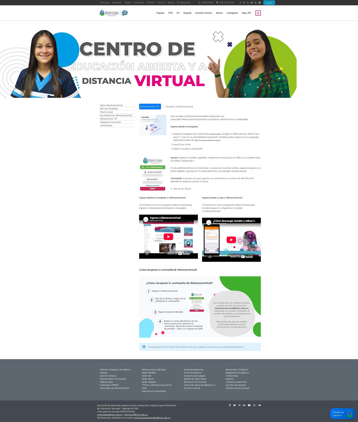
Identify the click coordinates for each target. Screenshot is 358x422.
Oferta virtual (106, 111)
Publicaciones (106, 381)
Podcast (230, 378)
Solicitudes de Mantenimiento (114, 387)
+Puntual (161, 2)
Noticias (171, 2)
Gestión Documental (236, 384)
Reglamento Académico (237, 372)
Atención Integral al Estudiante (115, 369)
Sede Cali (146, 375)
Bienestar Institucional (195, 381)
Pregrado (160, 12)
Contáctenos (106, 125)
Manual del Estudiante (237, 369)
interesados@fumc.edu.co (109, 414)
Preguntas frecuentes (110, 121)
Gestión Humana (108, 375)
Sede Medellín (149, 372)
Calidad (127, 2)
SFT (178, 12)
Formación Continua (203, 12)
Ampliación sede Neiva (195, 378)
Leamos (104, 372)
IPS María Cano (183, 2)
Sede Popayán (149, 381)
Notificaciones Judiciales (154, 369)
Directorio (151, 2)
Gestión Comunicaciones (238, 387)
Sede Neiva (147, 378)
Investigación (232, 12)
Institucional (139, 2)
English (269, 2)
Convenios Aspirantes (236, 381)
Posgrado (187, 12)
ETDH (170, 12)
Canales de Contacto (338, 414)
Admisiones (105, 2)
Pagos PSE (246, 12)
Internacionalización (193, 369)
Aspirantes (117, 2)
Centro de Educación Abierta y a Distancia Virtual (199, 386)
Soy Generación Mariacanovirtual (116, 115)
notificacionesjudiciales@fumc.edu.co (152, 417)
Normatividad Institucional (113, 378)
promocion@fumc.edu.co (136, 414)
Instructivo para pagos (194, 375)
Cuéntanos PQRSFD (109, 384)
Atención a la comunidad (154, 391)
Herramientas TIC (108, 118)
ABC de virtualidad (109, 108)
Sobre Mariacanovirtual (111, 105)
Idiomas (219, 12)
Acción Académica (193, 372)
